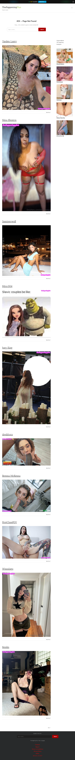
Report (37, 747)
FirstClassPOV (9, 522)
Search (42, 29)
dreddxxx (7, 434)
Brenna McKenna (11, 475)
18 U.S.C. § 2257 (37, 756)
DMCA (37, 753)
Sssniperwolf (9, 221)
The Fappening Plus (34, 740)
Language (43, 740)
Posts (39, 740)
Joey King (7, 347)
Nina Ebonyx (9, 120)
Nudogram (59, 44)
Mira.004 (7, 286)
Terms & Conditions (37, 749)
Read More (48, 112)
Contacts (37, 744)
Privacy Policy (37, 751)
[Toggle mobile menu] (72, 7)
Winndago (7, 568)
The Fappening (60, 42)
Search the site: (37, 733)
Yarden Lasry (9, 41)
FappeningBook (60, 40)
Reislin (5, 647)
